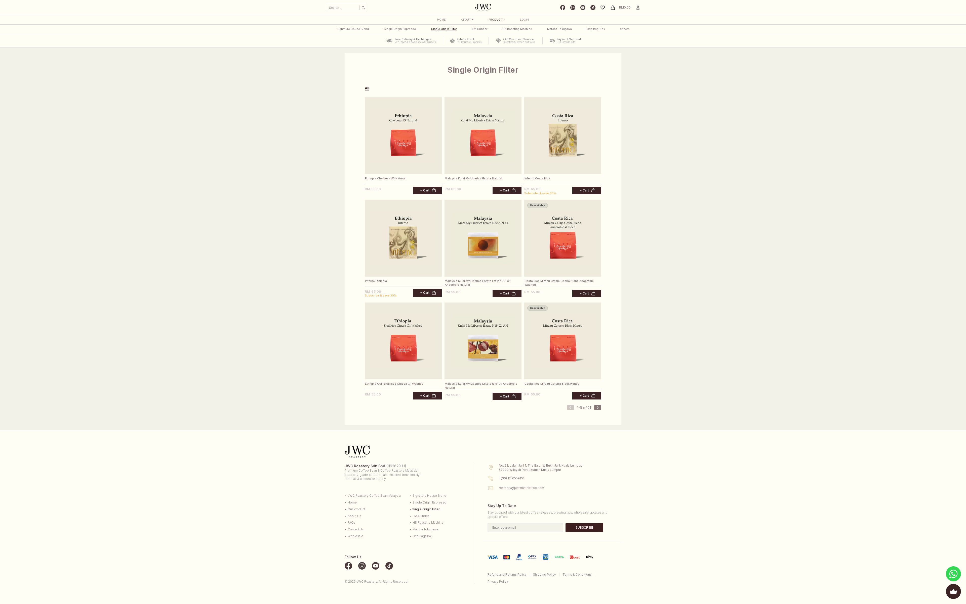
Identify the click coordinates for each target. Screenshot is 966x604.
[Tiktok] (592, 7)
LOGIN (524, 19)
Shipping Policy (544, 574)
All (367, 88)
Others (625, 29)
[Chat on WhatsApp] (953, 573)
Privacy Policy (498, 581)
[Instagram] (572, 7)
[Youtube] (582, 7)
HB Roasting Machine (517, 29)
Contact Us (356, 529)
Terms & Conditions (577, 574)
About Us (354, 516)
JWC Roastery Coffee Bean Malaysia (374, 495)
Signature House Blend (353, 29)
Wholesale (355, 536)
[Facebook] (562, 7)
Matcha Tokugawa (559, 29)
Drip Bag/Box (596, 29)
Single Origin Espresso (400, 29)
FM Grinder (479, 29)
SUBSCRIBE (584, 527)
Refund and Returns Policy (507, 574)
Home (441, 19)
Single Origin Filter (444, 29)
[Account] (638, 7)
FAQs (351, 522)
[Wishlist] (602, 7)
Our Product (356, 509)
